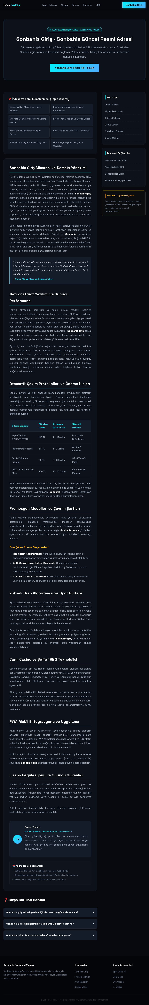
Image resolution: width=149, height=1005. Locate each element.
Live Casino (118, 982)
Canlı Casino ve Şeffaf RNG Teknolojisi (71, 131)
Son (11, 5)
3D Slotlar (117, 987)
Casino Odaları (112, 138)
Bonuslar (87, 5)
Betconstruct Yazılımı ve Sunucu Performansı (68, 109)
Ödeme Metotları (112, 118)
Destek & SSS (80, 987)
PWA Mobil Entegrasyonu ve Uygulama (28, 142)
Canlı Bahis (118, 977)
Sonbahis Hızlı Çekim (114, 174)
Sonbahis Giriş (134, 4)
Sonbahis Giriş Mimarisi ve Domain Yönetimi (26, 109)
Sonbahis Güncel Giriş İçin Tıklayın (74, 67)
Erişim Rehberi (49, 5)
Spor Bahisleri (119, 972)
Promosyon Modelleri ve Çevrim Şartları (72, 119)
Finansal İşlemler (82, 977)
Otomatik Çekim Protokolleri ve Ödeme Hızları (28, 120)
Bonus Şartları (111, 125)
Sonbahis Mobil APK (114, 167)
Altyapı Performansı (114, 111)
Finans (75, 5)
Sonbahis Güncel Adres (116, 160)
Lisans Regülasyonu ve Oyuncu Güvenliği (68, 144)
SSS (98, 5)
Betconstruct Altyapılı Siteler (118, 180)
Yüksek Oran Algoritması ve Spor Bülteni (25, 132)
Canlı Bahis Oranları (114, 131)
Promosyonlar (81, 982)
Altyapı (64, 5)
